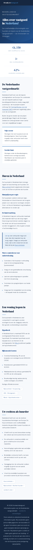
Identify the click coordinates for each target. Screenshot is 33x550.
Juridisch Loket (8, 490)
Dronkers (11, 3)
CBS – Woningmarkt (9, 393)
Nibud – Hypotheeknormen (11, 397)
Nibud (17, 343)
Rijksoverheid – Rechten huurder (13, 485)
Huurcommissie (19, 245)
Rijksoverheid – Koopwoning (12, 389)
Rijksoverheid (6, 187)
